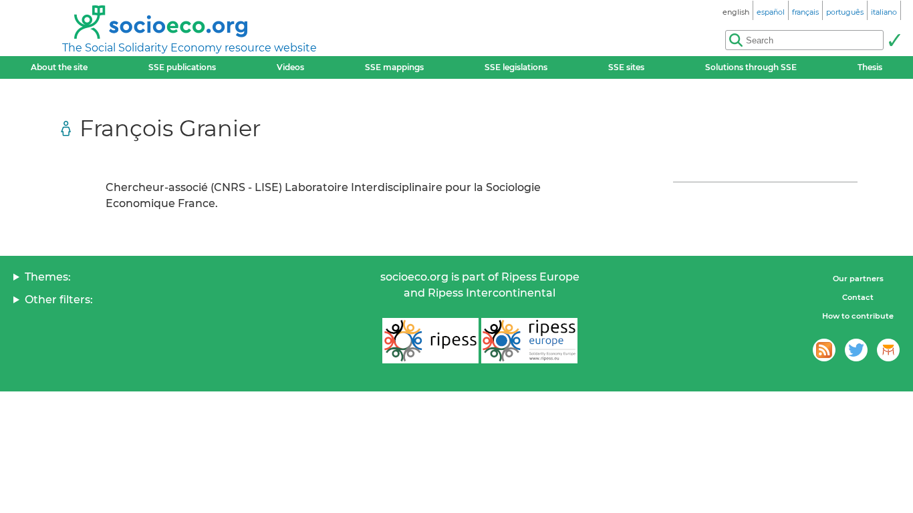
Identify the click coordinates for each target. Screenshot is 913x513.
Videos (290, 67)
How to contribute (858, 316)
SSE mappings (394, 67)
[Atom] (824, 350)
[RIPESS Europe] (529, 340)
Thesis (870, 67)
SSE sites (626, 67)
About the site (59, 67)
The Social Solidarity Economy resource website (189, 47)
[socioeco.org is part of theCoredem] (888, 350)
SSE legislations (516, 67)
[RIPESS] (430, 340)
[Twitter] (856, 350)
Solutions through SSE (751, 67)
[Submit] (894, 40)
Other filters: (59, 299)
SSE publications (182, 67)
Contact (858, 297)
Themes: (48, 277)
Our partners (858, 278)
